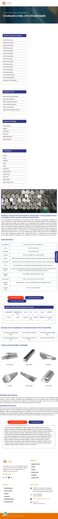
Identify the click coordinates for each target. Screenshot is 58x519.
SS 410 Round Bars (8, 64)
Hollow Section (7, 125)
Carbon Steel (6, 174)
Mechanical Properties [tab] (17, 301)
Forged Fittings (7, 139)
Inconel (5, 155)
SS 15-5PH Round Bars (8, 77)
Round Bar (8, 12)
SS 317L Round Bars (8, 61)
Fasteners (5, 133)
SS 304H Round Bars (8, 42)
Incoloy (5, 158)
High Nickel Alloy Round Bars (10, 96)
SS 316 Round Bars (8, 48)
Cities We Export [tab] (36, 422)
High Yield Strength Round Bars (11, 109)
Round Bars (6, 131)
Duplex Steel (6, 179)
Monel (4, 163)
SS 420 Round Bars (8, 66)
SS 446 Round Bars (8, 69)
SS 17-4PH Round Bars (9, 74)
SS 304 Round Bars (8, 40)
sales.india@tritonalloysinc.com (41, 498)
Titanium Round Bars (8, 107)
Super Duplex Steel (8, 182)
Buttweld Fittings (7, 136)
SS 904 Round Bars (8, 72)
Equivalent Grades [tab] (15, 297)
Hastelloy (5, 160)
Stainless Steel (7, 171)
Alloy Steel (5, 176)
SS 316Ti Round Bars (8, 56)
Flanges (5, 128)
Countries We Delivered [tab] (17, 422)
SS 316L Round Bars (8, 53)
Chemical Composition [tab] (34, 297)
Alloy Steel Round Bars (9, 99)
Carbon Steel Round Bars (9, 104)
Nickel (4, 166)
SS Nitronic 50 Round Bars (10, 80)
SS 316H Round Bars (8, 50)
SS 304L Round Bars (8, 45)
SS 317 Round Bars (8, 58)
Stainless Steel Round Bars (10, 101)
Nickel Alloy (6, 168)
